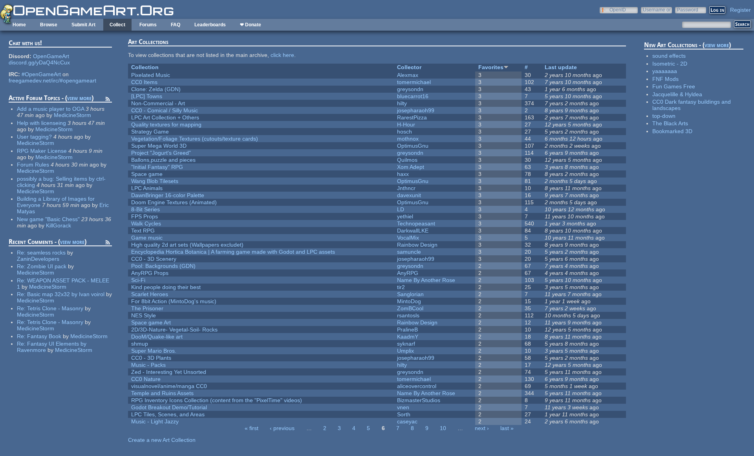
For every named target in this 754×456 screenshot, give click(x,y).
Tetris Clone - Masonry (55, 308)
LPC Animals (147, 188)
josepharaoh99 (415, 110)
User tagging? (34, 137)
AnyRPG (407, 273)
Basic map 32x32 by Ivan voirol (65, 294)
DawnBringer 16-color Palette (167, 195)
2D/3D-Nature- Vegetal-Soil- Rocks (174, 329)
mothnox (408, 139)
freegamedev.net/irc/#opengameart (52, 80)
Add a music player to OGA (50, 109)
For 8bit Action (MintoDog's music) (173, 301)
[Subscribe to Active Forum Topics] (107, 100)
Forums (148, 24)
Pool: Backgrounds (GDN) (163, 266)
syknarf (406, 344)
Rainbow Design (417, 245)
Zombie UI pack (46, 266)
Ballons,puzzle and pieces (163, 160)
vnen (403, 407)
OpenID (617, 9)
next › (482, 428)
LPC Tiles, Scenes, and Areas (168, 414)
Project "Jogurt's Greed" (161, 153)
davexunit (409, 195)
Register (740, 10)
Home (19, 24)
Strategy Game (150, 131)
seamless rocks (46, 252)
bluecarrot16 (412, 96)
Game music (147, 237)
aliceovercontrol (416, 386)
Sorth (403, 414)
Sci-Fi (138, 280)
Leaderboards (210, 24)
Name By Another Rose (426, 280)
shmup (139, 344)
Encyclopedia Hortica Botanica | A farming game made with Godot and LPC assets (233, 252)
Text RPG (143, 230)
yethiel (405, 216)
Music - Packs (148, 365)
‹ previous (282, 428)
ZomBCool (410, 308)
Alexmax (407, 75)
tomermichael (414, 82)
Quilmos (407, 160)
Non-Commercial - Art (158, 103)
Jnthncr (406, 188)
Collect (117, 24)
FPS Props (144, 216)
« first (251, 428)
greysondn (410, 89)
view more (79, 98)
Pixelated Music (150, 75)
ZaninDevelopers (38, 259)
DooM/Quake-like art (157, 336)
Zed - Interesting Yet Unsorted (168, 372)
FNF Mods (665, 79)
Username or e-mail (657, 9)
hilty (402, 103)
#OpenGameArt (41, 74)
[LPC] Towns (146, 96)
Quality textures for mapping (166, 124)
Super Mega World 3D (159, 146)
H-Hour (406, 124)
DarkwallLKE (412, 230)
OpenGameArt (51, 56)
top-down (663, 116)
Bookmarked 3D (672, 131)
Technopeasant (416, 223)
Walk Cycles (146, 223)
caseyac (407, 421)
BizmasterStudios (418, 400)
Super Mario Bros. (153, 351)
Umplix (405, 351)
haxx (403, 174)
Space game (147, 174)
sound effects (669, 56)
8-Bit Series (145, 209)
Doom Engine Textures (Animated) (174, 202)
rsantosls (408, 315)
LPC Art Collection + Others (165, 117)
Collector (409, 67)
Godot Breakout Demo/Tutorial (169, 407)
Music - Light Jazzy (155, 421)
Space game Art (151, 322)
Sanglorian (410, 294)
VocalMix (408, 237)
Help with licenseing (41, 123)
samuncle (409, 252)
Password (687, 9)
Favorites (490, 67)
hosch (404, 131)
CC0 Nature (146, 379)
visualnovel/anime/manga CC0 (169, 386)
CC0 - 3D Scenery (153, 259)
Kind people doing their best (166, 287)
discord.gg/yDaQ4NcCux (39, 62)
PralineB (407, 329)
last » (507, 428)
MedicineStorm (72, 115)
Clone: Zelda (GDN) (156, 89)
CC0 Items (144, 82)
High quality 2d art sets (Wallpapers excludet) (187, 245)
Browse (48, 24)
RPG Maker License (42, 151)
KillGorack (58, 225)
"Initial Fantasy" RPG (157, 167)
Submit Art (83, 24)
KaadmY (407, 336)
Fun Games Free (673, 86)
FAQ (175, 24)
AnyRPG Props (149, 273)
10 (443, 428)
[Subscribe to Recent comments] (107, 243)
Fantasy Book (44, 336)
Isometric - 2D (669, 63)
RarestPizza (412, 117)
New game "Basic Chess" (48, 219)
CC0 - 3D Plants (151, 358)
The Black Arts (670, 123)
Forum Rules (33, 164)
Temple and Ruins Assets (162, 393)
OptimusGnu (412, 146)
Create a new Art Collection (162, 440)
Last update (561, 67)
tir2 (401, 287)
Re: (22, 252)
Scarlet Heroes (149, 294)
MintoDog (409, 301)
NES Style (143, 315)
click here (282, 55)
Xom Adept (410, 167)
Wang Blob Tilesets (154, 181)
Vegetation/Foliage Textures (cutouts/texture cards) (194, 139)
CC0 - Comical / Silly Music (164, 110)
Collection (145, 67)
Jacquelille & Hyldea (677, 94)
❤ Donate (250, 24)
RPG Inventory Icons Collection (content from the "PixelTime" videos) (216, 400)
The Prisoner (147, 308)
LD (400, 209)
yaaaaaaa (664, 71)
